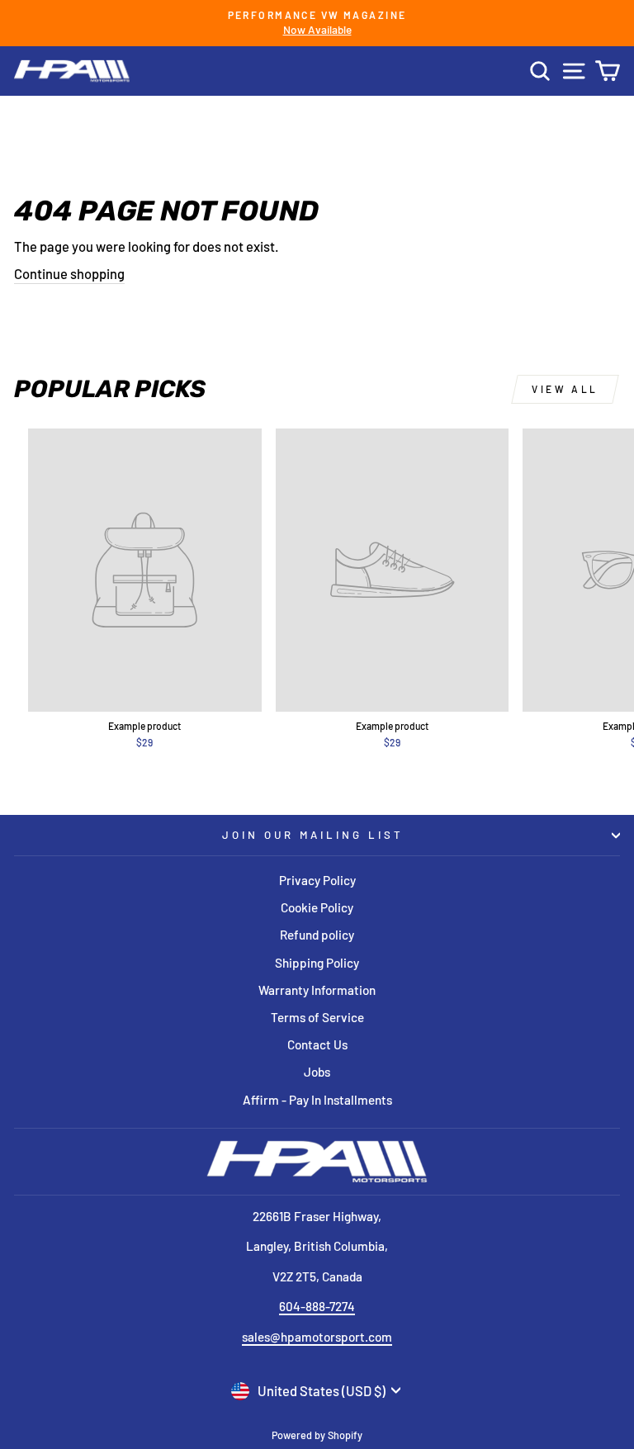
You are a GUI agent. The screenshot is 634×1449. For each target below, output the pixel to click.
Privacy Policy (317, 880)
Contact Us (317, 1044)
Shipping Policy (317, 962)
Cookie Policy (317, 907)
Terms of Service (317, 1017)
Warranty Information (317, 990)
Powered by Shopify (317, 1435)
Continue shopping (69, 273)
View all (565, 389)
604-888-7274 (317, 1306)
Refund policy (317, 934)
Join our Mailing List (312, 834)
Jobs (317, 1071)
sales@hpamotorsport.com (317, 1336)
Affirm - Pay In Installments (317, 1099)
